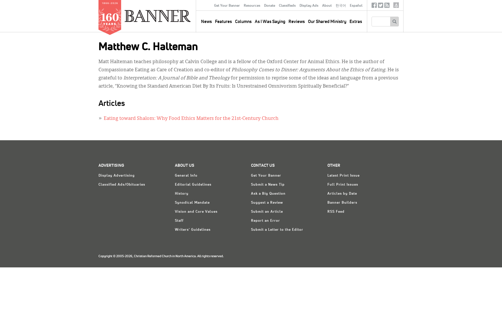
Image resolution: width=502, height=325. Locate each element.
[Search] (394, 21)
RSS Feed (336, 212)
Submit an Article (267, 212)
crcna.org (396, 5)
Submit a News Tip (268, 185)
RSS (387, 6)
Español (356, 6)
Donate (269, 6)
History (182, 194)
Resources (252, 6)
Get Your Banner (227, 6)
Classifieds (287, 6)
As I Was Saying (270, 21)
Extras (355, 21)
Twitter (380, 6)
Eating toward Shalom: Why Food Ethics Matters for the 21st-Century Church (191, 118)
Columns (243, 21)
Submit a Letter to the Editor (277, 230)
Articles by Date (342, 194)
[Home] (171, 15)
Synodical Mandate (192, 203)
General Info (186, 175)
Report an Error (265, 221)
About (327, 6)
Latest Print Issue (343, 175)
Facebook (374, 6)
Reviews (296, 21)
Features (223, 21)
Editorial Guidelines (193, 185)
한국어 (341, 6)
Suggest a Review (267, 203)
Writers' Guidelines (193, 230)
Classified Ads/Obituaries (121, 185)
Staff (179, 221)
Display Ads (309, 6)
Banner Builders (342, 203)
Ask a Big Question (268, 194)
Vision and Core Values (196, 212)
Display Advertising (116, 175)
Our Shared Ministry (327, 21)
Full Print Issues (342, 185)
